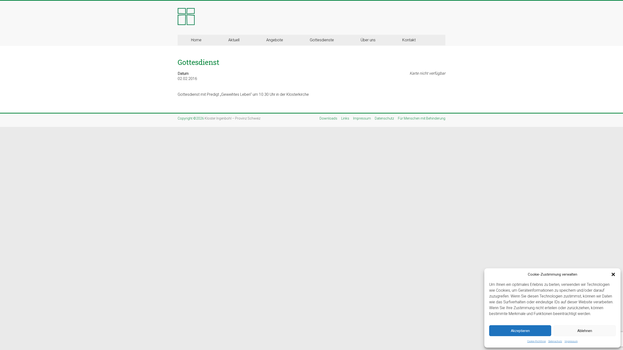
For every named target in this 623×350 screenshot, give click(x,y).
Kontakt (409, 40)
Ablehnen (584, 331)
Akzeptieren (520, 331)
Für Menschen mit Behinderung (421, 118)
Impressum (571, 341)
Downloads (328, 118)
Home (196, 40)
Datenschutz (555, 341)
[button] (613, 274)
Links (345, 118)
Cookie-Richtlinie (536, 341)
